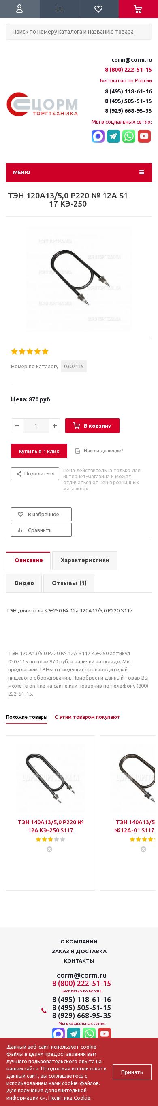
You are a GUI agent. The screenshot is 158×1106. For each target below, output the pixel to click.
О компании (79, 941)
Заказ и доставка (79, 951)
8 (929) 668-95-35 (128, 111)
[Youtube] (144, 137)
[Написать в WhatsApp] (128, 137)
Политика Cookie (69, 1097)
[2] (22, 351)
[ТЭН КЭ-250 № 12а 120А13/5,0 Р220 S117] (79, 279)
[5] (45, 351)
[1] (15, 351)
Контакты (79, 961)
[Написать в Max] (98, 137)
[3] (30, 351)
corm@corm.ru (131, 60)
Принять (132, 1072)
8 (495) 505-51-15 (128, 101)
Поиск (10, 46)
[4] (38, 351)
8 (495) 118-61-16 (128, 91)
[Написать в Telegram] (113, 137)
